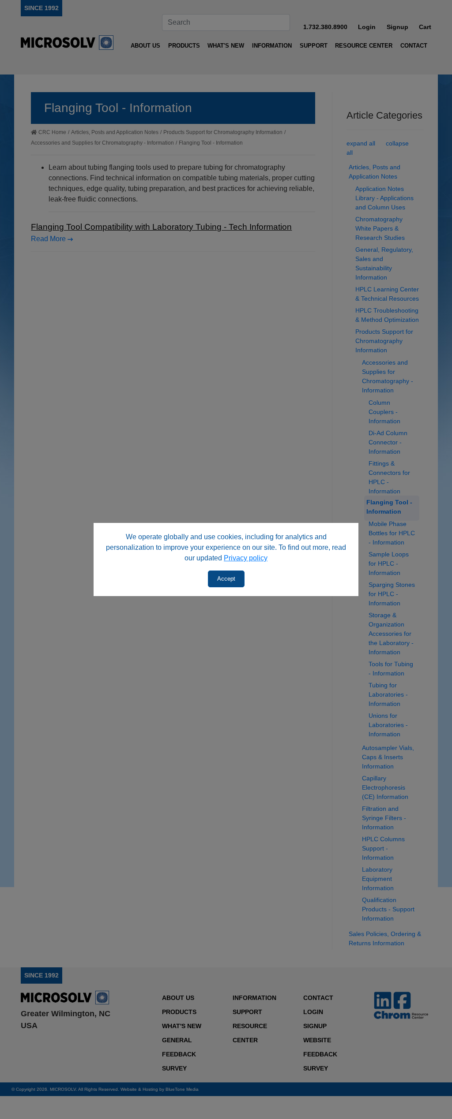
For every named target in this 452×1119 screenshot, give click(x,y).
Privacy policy (245, 558)
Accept (226, 578)
